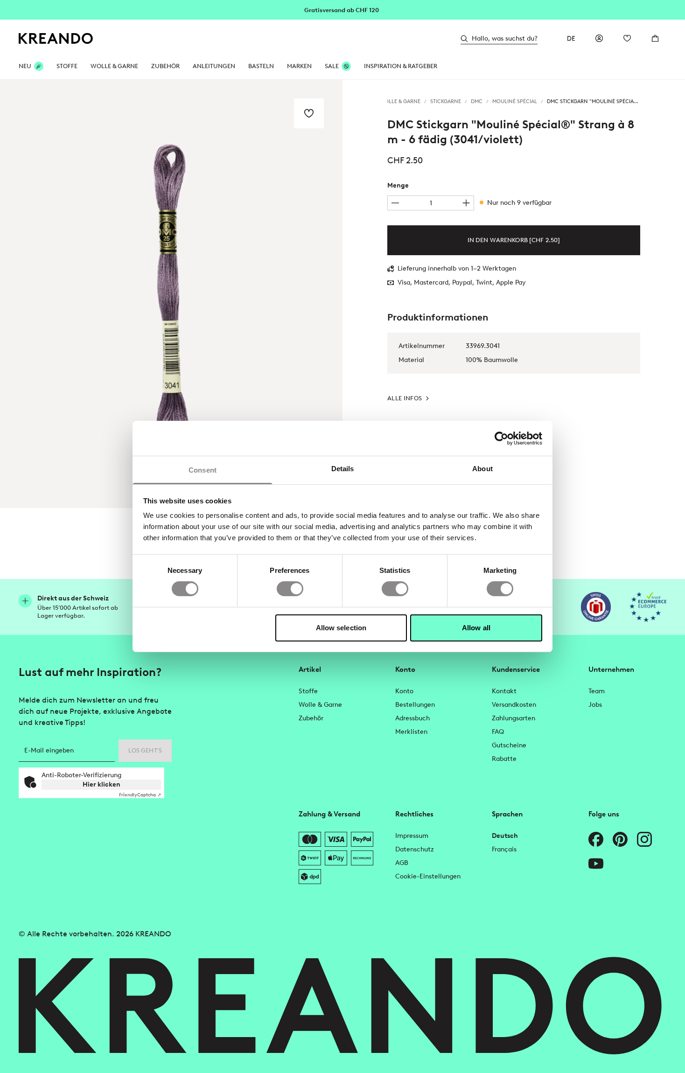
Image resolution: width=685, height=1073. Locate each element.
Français (504, 849)
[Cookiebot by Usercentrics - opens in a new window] (501, 438)
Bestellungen (415, 705)
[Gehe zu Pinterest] (620, 839)
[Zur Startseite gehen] (56, 38)
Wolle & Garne (114, 66)
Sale (332, 66)
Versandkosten (514, 705)
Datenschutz (414, 849)
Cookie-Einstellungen (428, 876)
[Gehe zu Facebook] (595, 839)
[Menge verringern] (395, 202)
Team (596, 691)
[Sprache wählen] (571, 38)
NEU (25, 66)
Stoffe (66, 66)
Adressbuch (412, 718)
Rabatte (504, 759)
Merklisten (411, 732)
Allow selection (341, 628)
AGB (401, 863)
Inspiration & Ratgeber (400, 66)
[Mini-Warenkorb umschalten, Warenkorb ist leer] (655, 38)
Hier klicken (101, 784)
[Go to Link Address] (342, 9)
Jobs (595, 705)
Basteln (261, 66)
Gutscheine (509, 745)
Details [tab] (342, 469)
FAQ (498, 732)
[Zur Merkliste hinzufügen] (309, 113)
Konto (404, 691)
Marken (299, 66)
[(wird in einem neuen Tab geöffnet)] (596, 607)
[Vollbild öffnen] (171, 294)
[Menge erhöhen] (466, 202)
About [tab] (482, 469)
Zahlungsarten (513, 718)
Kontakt (504, 691)
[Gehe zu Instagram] (644, 839)
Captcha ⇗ (140, 795)
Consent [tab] (203, 470)
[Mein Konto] (599, 38)
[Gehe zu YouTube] (595, 863)
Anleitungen (214, 66)
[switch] (290, 588)
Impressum (411, 836)
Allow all (476, 628)
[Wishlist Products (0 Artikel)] (627, 38)
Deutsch (505, 836)
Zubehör (165, 66)
